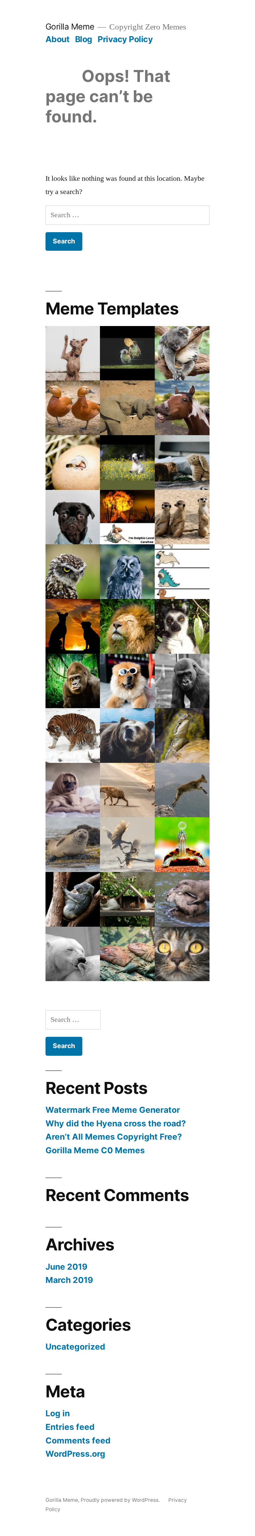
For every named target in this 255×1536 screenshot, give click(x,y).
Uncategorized (75, 1347)
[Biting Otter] (182, 899)
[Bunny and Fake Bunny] (182, 462)
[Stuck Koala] (72, 899)
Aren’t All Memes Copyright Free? (113, 1137)
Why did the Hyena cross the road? (115, 1123)
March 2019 (69, 1280)
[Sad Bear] (127, 735)
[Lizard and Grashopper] (182, 735)
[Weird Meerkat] (182, 517)
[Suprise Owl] (127, 571)
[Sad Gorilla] (182, 681)
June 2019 (66, 1267)
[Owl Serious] (72, 571)
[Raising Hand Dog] (72, 353)
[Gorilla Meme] (127, 462)
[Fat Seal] (72, 844)
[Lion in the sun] (127, 626)
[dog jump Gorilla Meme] (127, 353)
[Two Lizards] (127, 954)
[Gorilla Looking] (72, 681)
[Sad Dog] (72, 517)
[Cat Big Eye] (182, 954)
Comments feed (78, 1440)
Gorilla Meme (69, 27)
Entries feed (70, 1427)
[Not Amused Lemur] (182, 626)
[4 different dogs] (182, 571)
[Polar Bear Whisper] (72, 954)
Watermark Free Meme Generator (112, 1110)
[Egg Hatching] (72, 462)
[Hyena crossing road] (127, 790)
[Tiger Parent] (72, 735)
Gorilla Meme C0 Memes (95, 1150)
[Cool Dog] (127, 681)
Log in (57, 1413)
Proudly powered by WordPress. (121, 1500)
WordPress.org (75, 1454)
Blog (83, 39)
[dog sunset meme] (72, 626)
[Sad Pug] (72, 790)
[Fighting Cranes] (127, 844)
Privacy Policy (125, 39)
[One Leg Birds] (72, 407)
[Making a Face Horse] (182, 407)
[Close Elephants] (127, 407)
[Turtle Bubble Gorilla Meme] (182, 844)
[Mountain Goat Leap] (182, 790)
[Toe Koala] (182, 353)
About (57, 39)
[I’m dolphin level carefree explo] (127, 517)
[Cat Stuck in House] (127, 899)
